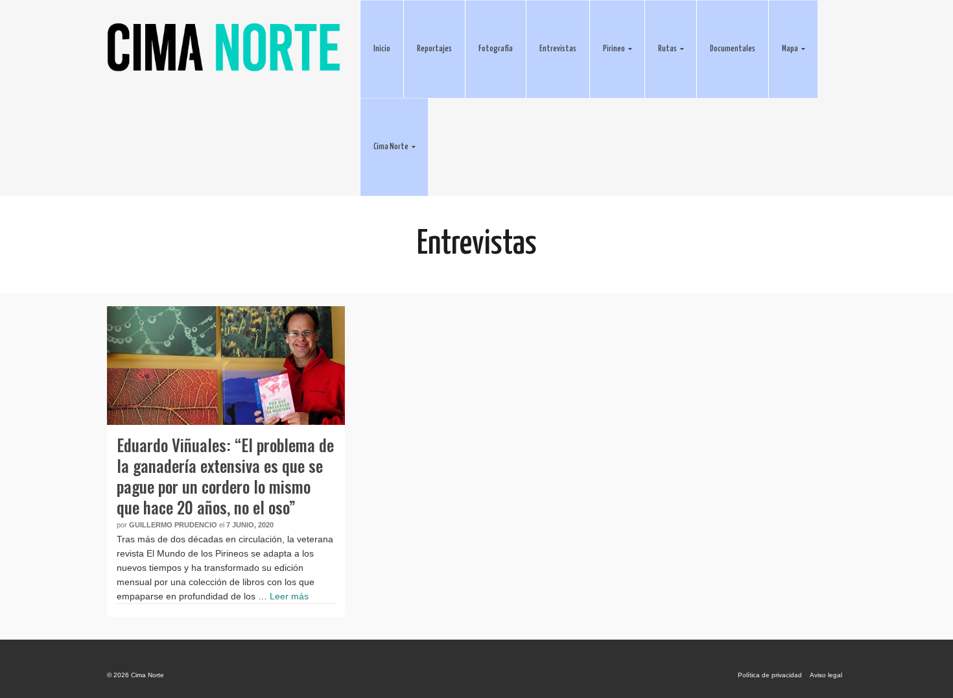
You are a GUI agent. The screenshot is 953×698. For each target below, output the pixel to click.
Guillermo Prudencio (173, 525)
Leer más (289, 596)
